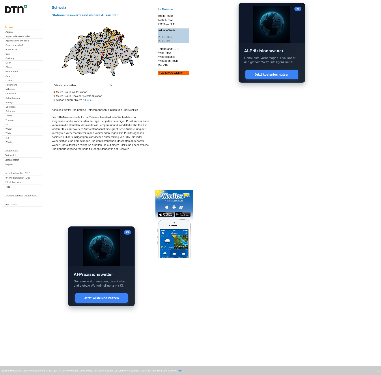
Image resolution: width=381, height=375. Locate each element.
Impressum (11, 204)
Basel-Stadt (11, 49)
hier (180, 370)
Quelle (88, 100)
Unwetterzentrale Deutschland (21, 195)
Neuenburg (11, 85)
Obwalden (11, 93)
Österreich (10, 155)
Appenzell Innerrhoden (17, 40)
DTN (7, 187)
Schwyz (9, 102)
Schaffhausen (13, 98)
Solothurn (10, 111)
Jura (8, 76)
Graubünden (12, 71)
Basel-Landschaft (14, 45)
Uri (7, 124)
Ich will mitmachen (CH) (17, 173)
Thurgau (10, 120)
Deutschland (11, 150)
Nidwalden (11, 89)
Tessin (9, 115)
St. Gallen (11, 107)
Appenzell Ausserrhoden (18, 36)
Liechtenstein (12, 160)
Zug (7, 137)
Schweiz (10, 27)
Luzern (9, 80)
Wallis (8, 133)
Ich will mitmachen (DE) (17, 177)
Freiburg (10, 58)
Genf (8, 63)
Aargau (9, 32)
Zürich (9, 142)
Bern (8, 54)
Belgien (9, 164)
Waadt (9, 129)
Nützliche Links (13, 182)
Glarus (9, 67)
